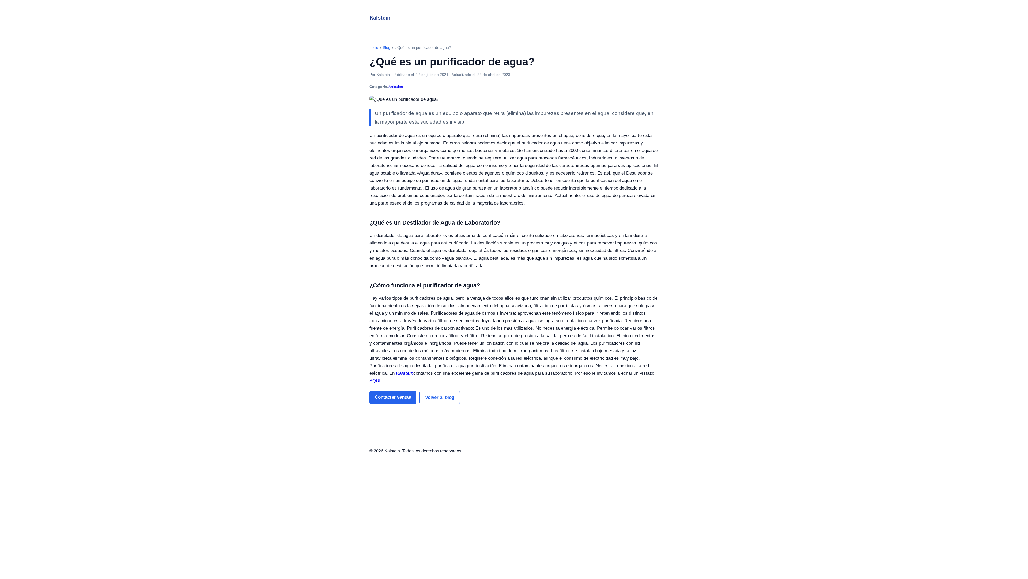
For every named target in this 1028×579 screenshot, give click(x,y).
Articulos (395, 86)
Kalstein (379, 18)
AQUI (374, 380)
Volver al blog (439, 397)
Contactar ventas (393, 397)
